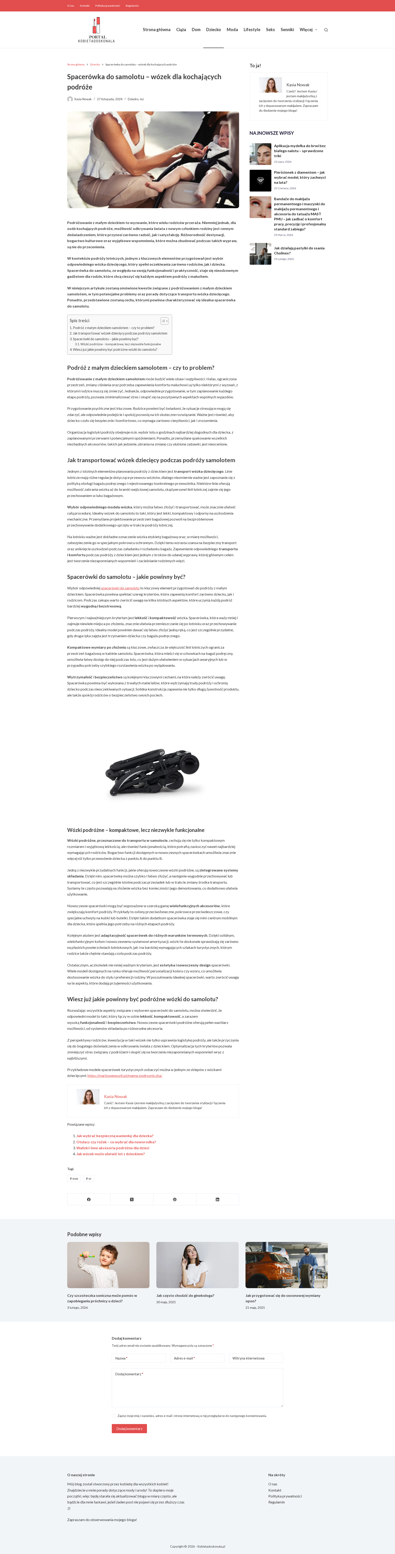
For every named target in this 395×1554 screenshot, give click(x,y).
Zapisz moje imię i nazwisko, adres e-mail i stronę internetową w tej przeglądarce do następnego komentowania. (192, 1416)
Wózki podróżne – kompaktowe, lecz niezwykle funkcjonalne (120, 344)
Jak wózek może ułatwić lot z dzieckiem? (110, 1154)
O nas (70, 5)
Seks (270, 29)
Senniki (287, 29)
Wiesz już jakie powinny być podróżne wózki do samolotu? (115, 349)
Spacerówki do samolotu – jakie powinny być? (106, 339)
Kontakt (85, 5)
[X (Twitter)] (131, 1199)
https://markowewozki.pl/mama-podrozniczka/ (125, 1075)
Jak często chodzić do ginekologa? (185, 1295)
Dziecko (213, 29)
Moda (232, 29)
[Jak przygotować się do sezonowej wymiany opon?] (287, 1265)
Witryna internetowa (248, 1358)
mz (142, 99)
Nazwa (121, 1358)
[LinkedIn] (217, 1199)
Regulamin (132, 5)
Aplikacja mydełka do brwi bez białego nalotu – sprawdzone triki (300, 150)
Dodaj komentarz (129, 1374)
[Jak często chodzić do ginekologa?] (197, 1265)
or (88, 1178)
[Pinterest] (174, 1199)
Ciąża (181, 29)
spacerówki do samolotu (120, 588)
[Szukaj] (326, 30)
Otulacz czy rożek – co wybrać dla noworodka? (116, 1142)
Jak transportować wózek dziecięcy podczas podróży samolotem (120, 333)
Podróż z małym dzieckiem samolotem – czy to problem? (114, 328)
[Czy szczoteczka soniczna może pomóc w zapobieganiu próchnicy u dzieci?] (108, 1265)
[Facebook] (88, 1199)
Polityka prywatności (107, 5)
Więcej (306, 29)
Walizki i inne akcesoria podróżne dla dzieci (112, 1148)
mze (74, 1178)
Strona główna (157, 29)
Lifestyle (252, 29)
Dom (196, 29)
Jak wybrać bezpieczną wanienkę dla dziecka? (115, 1135)
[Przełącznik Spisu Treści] (162, 321)
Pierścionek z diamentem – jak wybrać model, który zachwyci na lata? (300, 177)
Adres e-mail (184, 1358)
